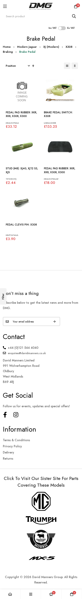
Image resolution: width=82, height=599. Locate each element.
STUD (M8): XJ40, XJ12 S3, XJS (22, 170)
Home (7, 47)
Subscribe (54, 321)
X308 (69, 47)
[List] (67, 66)
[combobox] (41, 16)
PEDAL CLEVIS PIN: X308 (21, 224)
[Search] (74, 16)
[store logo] (41, 6)
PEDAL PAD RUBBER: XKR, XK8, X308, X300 (21, 114)
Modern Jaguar (27, 47)
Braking (8, 52)
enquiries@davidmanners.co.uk (27, 353)
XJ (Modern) (51, 47)
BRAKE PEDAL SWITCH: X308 (58, 114)
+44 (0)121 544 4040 (23, 348)
